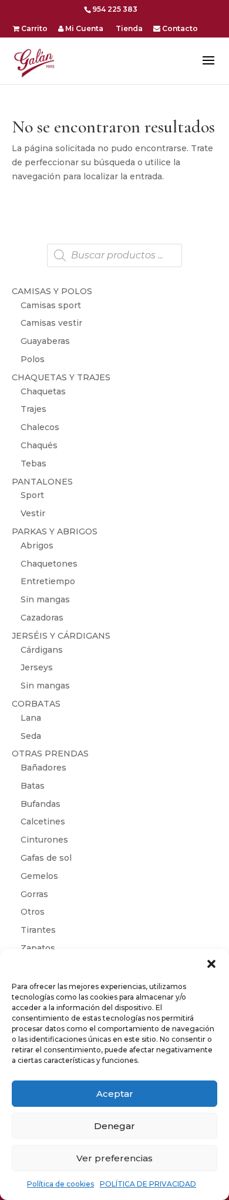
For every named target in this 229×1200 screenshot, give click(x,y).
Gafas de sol (46, 858)
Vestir (33, 513)
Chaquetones (49, 563)
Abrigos (37, 545)
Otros (33, 911)
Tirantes (38, 930)
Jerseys (37, 667)
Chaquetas (43, 391)
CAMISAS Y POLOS (52, 291)
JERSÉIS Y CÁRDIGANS (61, 635)
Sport (32, 495)
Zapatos (38, 948)
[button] (211, 964)
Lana (31, 717)
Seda (31, 736)
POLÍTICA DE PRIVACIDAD (148, 1183)
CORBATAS (36, 703)
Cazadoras (42, 617)
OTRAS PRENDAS (50, 753)
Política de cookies (60, 1183)
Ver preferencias (114, 1158)
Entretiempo (48, 581)
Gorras (34, 894)
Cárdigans (42, 650)
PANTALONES (42, 481)
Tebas (33, 463)
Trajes (33, 409)
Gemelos (39, 876)
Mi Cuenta (83, 29)
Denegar (114, 1125)
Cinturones (44, 839)
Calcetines (43, 821)
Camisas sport (51, 305)
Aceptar (114, 1093)
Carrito (33, 29)
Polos (33, 359)
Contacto (179, 29)
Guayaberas (45, 341)
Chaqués (39, 445)
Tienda (128, 29)
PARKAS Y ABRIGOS (54, 531)
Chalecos (40, 427)
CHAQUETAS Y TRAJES (61, 377)
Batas (33, 785)
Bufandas (40, 804)
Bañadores (43, 767)
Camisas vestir (51, 323)
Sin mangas (45, 599)
